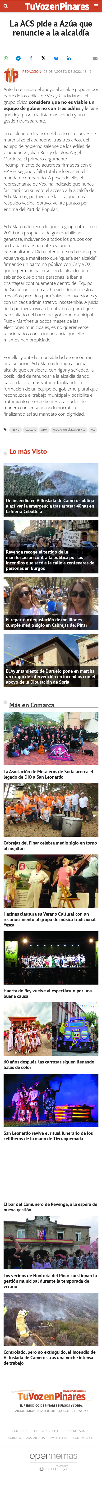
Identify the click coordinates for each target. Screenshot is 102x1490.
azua (44, 429)
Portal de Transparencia (26, 1438)
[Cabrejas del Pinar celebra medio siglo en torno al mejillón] (51, 810)
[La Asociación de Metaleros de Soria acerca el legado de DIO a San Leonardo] (51, 738)
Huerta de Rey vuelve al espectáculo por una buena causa (48, 993)
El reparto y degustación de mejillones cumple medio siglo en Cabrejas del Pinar (46, 622)
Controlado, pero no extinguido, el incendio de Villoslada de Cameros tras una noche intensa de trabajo (50, 1357)
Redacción (31, 71)
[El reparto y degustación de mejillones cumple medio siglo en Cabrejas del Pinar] (51, 603)
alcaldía (30, 429)
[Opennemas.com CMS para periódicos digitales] (53, 1462)
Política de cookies (46, 1431)
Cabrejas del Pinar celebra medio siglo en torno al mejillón (50, 845)
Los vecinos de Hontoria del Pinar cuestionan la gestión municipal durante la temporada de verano (50, 1281)
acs (93, 429)
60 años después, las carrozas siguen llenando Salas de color (49, 1064)
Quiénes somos (77, 1431)
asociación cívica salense (69, 429)
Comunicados (83, 1438)
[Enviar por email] (95, 58)
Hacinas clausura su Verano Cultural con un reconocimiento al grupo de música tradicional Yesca (50, 919)
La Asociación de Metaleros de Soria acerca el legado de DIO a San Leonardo (48, 774)
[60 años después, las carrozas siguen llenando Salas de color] (51, 1029)
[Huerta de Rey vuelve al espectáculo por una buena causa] (51, 958)
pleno (15, 429)
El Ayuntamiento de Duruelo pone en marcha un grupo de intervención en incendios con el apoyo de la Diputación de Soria (50, 676)
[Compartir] (5, 58)
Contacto (19, 1431)
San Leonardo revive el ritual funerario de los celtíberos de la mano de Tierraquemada (48, 1136)
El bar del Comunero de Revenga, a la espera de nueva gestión (50, 1207)
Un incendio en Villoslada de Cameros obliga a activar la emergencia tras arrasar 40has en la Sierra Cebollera (50, 505)
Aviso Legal (59, 1438)
